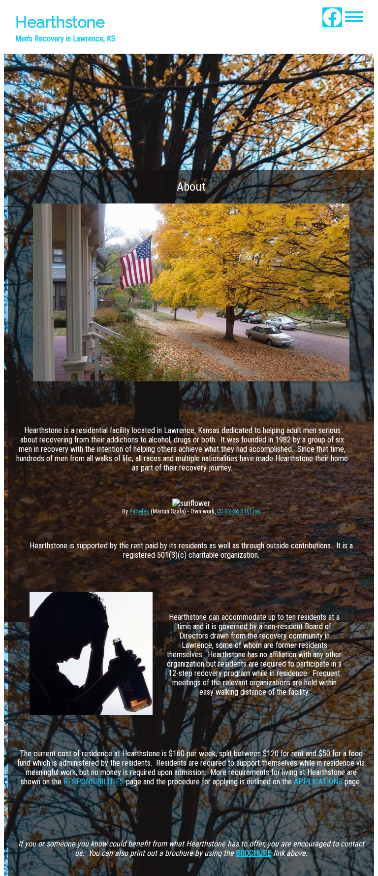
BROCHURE (253, 853)
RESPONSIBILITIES (93, 781)
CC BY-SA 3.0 (232, 511)
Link (255, 511)
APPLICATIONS (318, 781)
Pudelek (139, 511)
